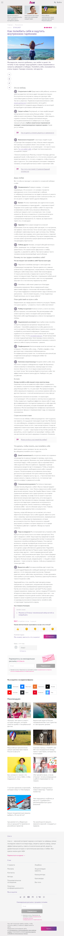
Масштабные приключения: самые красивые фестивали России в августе (17, 750)
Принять (48, 928)
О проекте (11, 865)
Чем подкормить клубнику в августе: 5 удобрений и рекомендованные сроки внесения (43, 801)
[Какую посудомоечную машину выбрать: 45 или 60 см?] (19, 803)
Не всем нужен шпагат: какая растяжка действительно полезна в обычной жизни (14, 18)
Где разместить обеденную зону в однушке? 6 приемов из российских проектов (18, 824)
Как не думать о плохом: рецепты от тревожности (37, 133)
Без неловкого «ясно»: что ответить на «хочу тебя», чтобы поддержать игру (18, 777)
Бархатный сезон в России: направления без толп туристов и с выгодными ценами (45, 722)
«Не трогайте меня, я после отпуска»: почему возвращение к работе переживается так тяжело (44, 778)
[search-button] (55, 2)
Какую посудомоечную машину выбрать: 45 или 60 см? (18, 814)
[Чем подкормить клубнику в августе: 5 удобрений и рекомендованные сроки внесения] (45, 795)
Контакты (11, 873)
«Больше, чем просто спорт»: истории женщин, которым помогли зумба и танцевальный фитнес (49, 18)
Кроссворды (39, 878)
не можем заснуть (36, 336)
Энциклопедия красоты (40, 870)
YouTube (15, 692)
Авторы (10, 876)
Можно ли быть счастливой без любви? (34, 439)
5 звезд (51, 27)
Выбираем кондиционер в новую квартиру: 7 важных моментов (43, 790)
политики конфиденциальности (17, 671)
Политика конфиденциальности (15, 887)
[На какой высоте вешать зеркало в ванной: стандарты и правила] (45, 819)
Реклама (10, 869)
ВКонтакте (28, 686)
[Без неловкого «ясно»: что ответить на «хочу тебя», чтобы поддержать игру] (19, 765)
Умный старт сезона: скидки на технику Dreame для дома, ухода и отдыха (31, 18)
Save (10, 57)
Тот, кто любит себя (24, 149)
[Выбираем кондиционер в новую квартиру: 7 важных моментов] (45, 784)
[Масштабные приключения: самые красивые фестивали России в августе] (19, 737)
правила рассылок (30, 671)
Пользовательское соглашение (14, 881)
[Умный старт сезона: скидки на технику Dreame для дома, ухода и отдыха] (32, 10)
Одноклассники (41, 686)
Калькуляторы (40, 874)
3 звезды (48, 27)
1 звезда (45, 27)
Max (52, 692)
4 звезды (49, 27)
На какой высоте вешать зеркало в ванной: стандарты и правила (44, 824)
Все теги (38, 882)
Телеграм (15, 686)
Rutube (53, 686)
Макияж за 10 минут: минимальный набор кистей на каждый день (36, 614)
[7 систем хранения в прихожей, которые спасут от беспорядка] (19, 784)
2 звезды (46, 27)
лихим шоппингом (20, 103)
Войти (59, 2)
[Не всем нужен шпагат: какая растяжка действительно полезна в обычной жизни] (14, 10)
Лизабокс (38, 865)
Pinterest (40, 692)
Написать (51, 636)
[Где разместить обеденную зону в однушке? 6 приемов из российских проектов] (19, 819)
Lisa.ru (9, 27)
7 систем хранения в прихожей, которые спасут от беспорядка (19, 789)
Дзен (27, 692)
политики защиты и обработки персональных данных (21, 932)
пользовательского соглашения (44, 669)
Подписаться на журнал (15, 855)
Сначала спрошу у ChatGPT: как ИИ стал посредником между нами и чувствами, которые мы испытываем (44, 751)
